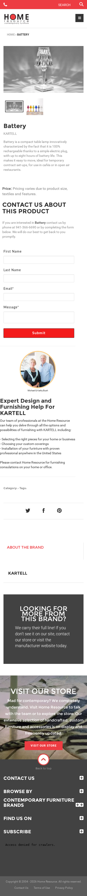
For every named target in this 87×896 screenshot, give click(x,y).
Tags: (23, 488)
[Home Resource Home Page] (16, 18)
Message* (11, 307)
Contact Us (19, 778)
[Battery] (14, 106)
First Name (12, 251)
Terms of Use (42, 887)
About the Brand (25, 547)
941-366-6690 (26, 227)
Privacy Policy (64, 887)
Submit (38, 333)
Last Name (12, 270)
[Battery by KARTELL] (43, 69)
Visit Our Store (44, 745)
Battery (14, 126)
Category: (10, 488)
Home (11, 34)
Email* (8, 288)
